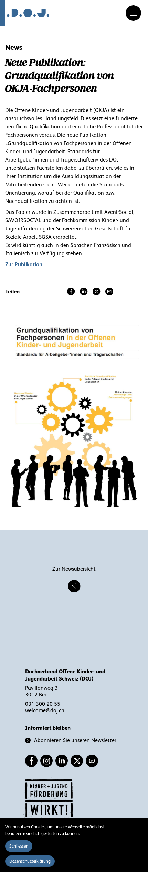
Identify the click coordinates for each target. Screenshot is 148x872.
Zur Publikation (23, 264)
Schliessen (18, 846)
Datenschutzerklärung (30, 861)
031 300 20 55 (42, 704)
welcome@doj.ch (44, 710)
